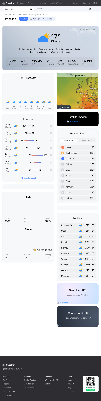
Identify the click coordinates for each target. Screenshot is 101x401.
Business (86, 3)
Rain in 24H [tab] (86, 140)
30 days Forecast (28, 178)
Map (67, 3)
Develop (76, 3)
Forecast (20, 3)
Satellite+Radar (56, 3)
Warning (31, 3)
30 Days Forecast (37, 19)
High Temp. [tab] (68, 140)
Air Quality (42, 3)
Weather (23, 19)
